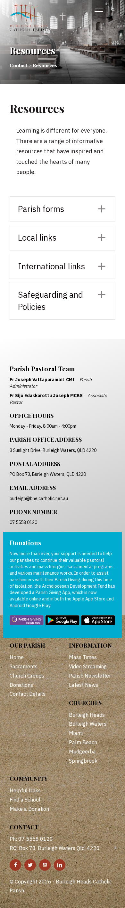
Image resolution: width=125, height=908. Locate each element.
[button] (62, 209)
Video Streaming (88, 666)
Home (17, 657)
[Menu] (98, 11)
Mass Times (83, 657)
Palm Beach (83, 742)
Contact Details (28, 694)
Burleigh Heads (87, 715)
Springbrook (83, 761)
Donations (21, 685)
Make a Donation (29, 809)
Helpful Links (25, 790)
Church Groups (27, 675)
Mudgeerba (82, 751)
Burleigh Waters (87, 724)
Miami (76, 733)
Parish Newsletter (90, 675)
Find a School (25, 799)
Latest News (83, 685)
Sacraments (24, 666)
